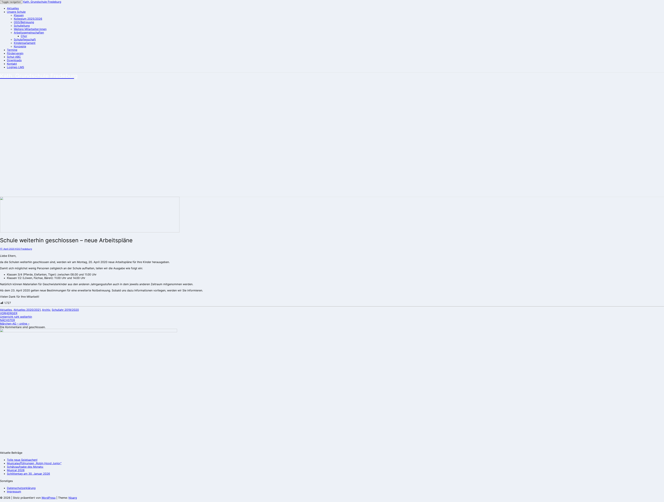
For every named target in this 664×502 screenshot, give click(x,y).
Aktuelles (13, 8)
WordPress (49, 497)
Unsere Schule (16, 11)
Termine (12, 50)
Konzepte (20, 46)
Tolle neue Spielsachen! (22, 460)
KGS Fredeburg (23, 248)
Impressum (14, 491)
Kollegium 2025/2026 (28, 18)
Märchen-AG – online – (14, 321)
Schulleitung (22, 25)
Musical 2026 (16, 470)
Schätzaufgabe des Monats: (25, 466)
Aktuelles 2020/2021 (26, 309)
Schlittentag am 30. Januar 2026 (28, 473)
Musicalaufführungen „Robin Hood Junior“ (34, 463)
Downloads (14, 60)
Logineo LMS (15, 67)
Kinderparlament (24, 43)
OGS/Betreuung (24, 22)
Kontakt (12, 63)
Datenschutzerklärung (21, 488)
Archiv (46, 309)
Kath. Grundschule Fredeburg (42, 1)
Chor (24, 36)
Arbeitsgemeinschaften (29, 32)
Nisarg (72, 497)
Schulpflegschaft (25, 39)
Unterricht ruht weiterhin (16, 314)
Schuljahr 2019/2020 (65, 309)
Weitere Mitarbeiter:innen (30, 29)
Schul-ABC (14, 56)
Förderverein (15, 53)
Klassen (19, 15)
